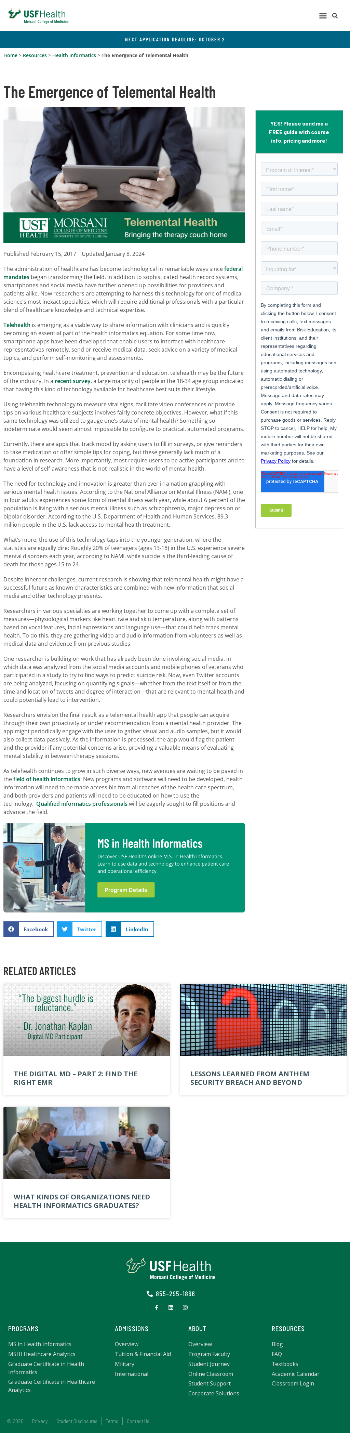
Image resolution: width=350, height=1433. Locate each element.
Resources (35, 55)
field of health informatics (46, 779)
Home (10, 55)
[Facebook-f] (156, 1307)
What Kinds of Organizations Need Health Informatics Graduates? (82, 1201)
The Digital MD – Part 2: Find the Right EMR (75, 1078)
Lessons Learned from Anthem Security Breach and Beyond (249, 1078)
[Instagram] (185, 1307)
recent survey (73, 381)
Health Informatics (74, 55)
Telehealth (16, 325)
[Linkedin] (171, 1307)
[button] (323, 16)
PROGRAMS (23, 1328)
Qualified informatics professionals (81, 803)
